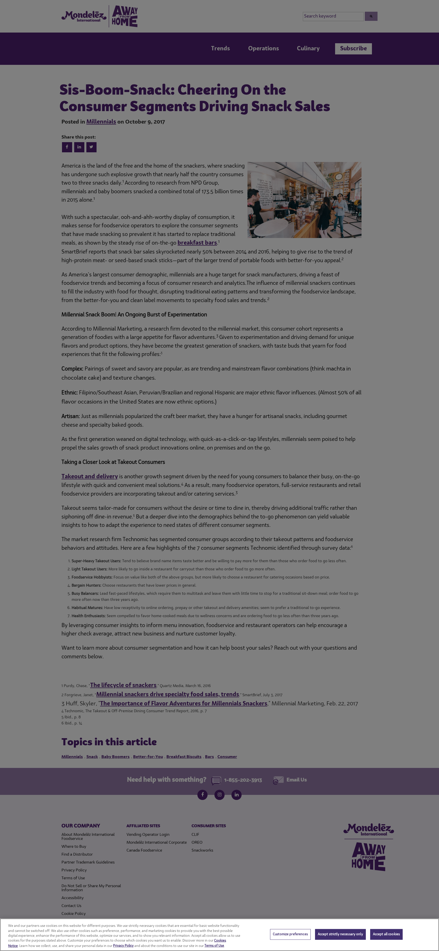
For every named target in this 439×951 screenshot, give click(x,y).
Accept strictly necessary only (340, 934)
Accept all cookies (386, 934)
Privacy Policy (123, 945)
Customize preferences (290, 934)
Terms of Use (214, 945)
